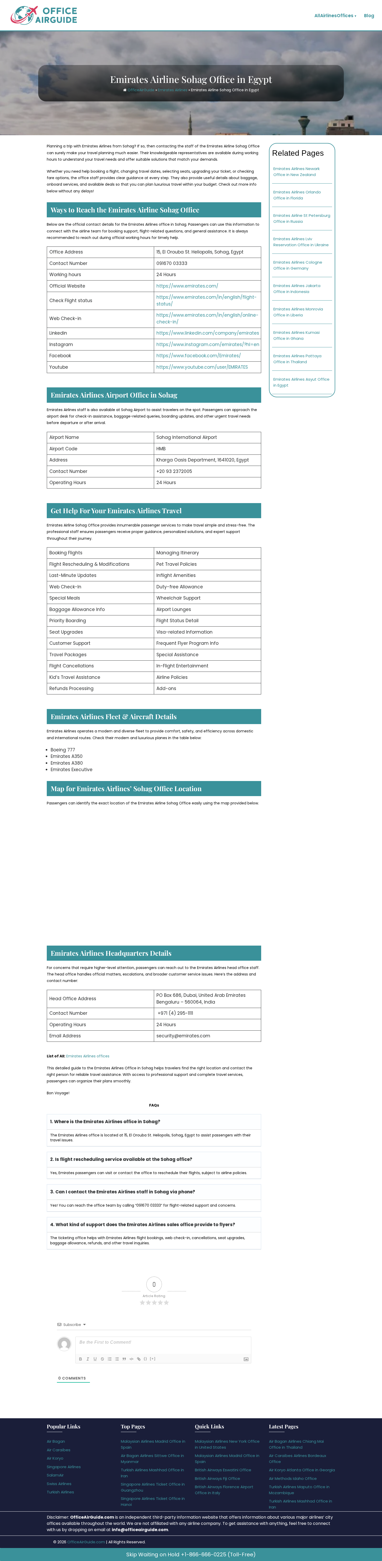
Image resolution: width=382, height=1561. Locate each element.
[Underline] (95, 1359)
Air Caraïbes (58, 1450)
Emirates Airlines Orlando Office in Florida (297, 195)
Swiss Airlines (59, 1483)
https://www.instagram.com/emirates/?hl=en (207, 344)
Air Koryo (55, 1458)
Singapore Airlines (64, 1466)
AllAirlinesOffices (333, 15)
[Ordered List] (109, 1359)
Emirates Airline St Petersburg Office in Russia (301, 218)
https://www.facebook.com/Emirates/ (198, 356)
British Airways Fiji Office (217, 1478)
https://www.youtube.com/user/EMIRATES (202, 367)
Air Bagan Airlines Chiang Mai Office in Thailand (296, 1444)
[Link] (138, 1359)
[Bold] (80, 1359)
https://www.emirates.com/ (187, 286)
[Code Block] (131, 1359)
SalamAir (55, 1475)
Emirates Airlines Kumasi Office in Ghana (296, 335)
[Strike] (102, 1359)
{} (145, 1359)
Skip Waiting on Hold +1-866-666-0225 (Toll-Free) (191, 1554)
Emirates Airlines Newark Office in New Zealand (296, 171)
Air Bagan (56, 1441)
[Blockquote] (124, 1359)
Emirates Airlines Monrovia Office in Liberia (298, 312)
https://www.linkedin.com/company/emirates (207, 333)
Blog (369, 15)
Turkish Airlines (60, 1492)
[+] (153, 1359)
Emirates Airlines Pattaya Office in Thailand (297, 359)
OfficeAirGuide (141, 90)
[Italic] (87, 1359)
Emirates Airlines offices (87, 1056)
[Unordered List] (117, 1359)
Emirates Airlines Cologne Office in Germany (297, 265)
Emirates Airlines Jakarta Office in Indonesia (296, 288)
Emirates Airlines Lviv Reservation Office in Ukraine (301, 242)
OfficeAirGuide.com (86, 1542)
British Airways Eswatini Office (223, 1470)
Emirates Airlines (172, 90)
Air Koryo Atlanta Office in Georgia (302, 1470)
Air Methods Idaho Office (293, 1478)
